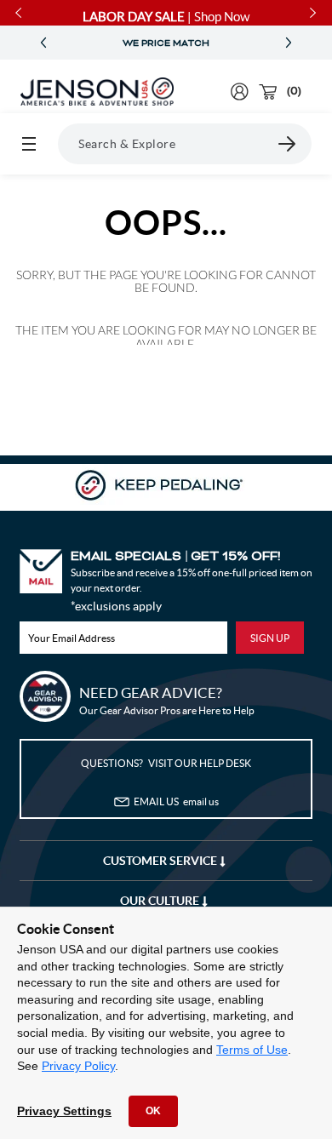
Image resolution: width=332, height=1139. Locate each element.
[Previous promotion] (43, 43)
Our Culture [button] (161, 900)
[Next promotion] (288, 43)
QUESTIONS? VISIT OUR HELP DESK (166, 763)
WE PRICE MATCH (166, 43)
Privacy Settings (64, 1111)
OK (153, 1111)
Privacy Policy (78, 1066)
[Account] (240, 91)
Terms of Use (252, 1049)
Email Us (176, 801)
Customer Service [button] (161, 860)
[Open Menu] (29, 144)
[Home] (97, 91)
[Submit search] (287, 144)
